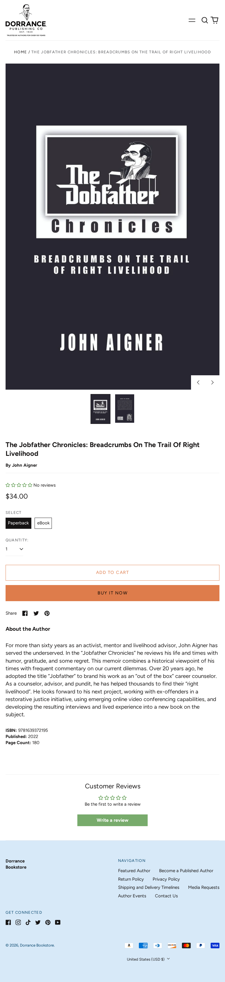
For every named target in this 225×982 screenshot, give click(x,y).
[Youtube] (58, 922)
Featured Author (134, 870)
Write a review (112, 820)
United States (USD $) (146, 959)
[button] (205, 20)
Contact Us (166, 896)
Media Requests (203, 887)
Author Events (132, 896)
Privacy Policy (166, 879)
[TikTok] (28, 922)
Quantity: (17, 540)
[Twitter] (38, 922)
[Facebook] (8, 922)
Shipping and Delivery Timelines (148, 887)
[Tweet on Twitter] (36, 613)
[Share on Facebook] (25, 613)
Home (20, 52)
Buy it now (112, 593)
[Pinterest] (48, 922)
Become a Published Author (186, 870)
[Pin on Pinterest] (47, 613)
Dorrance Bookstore (37, 945)
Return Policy (131, 879)
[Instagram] (18, 922)
